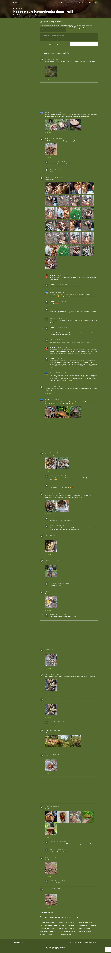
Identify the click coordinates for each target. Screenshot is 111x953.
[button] (54, 44)
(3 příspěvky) (47, 928)
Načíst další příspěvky (47, 912)
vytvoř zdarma (82, 28)
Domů (63, 3)
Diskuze (90, 3)
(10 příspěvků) (66, 925)
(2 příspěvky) (86, 922)
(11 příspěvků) (47, 922)
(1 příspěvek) (49, 925)
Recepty (84, 3)
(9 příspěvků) (85, 928)
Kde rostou (70, 3)
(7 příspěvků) (67, 922)
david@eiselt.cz (60, 949)
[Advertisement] (25, 44)
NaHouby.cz (18, 3)
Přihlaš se (70, 28)
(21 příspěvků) (67, 931)
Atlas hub (77, 3)
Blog (96, 942)
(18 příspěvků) (85, 931)
